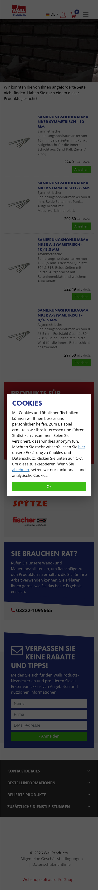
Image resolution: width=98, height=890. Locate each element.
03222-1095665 (34, 610)
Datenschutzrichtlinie (51, 864)
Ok (49, 486)
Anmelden (49, 736)
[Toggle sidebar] (86, 14)
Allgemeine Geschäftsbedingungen (51, 858)
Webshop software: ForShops (49, 879)
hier (81, 447)
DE (52, 14)
